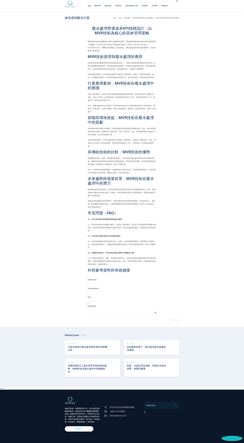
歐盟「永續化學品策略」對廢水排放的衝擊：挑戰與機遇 (146, 367)
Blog (120, 18)
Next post (177, 320)
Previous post (173, 320)
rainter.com (101, 106)
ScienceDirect (97, 201)
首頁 (114, 18)
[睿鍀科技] (72, 4)
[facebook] (144, 413)
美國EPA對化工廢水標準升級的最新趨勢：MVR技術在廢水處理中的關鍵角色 (87, 369)
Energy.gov (92, 306)
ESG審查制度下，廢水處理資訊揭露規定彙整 (146, 348)
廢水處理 (127, 18)
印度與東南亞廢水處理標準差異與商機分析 (87, 348)
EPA (89, 297)
